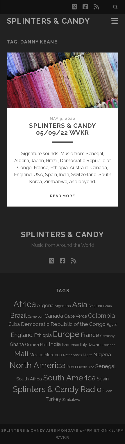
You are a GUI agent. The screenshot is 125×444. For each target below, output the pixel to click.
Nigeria (102, 354)
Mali (21, 353)
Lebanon (108, 345)
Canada (53, 316)
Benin (107, 306)
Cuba (14, 324)
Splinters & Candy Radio (57, 389)
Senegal (105, 366)
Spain (103, 379)
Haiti (44, 344)
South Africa (29, 379)
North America (37, 365)
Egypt (112, 324)
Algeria (45, 305)
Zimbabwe (71, 400)
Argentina (63, 306)
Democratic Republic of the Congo (63, 324)
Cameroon (35, 317)
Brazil (18, 315)
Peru (71, 366)
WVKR (62, 437)
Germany (107, 336)
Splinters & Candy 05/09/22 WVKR (62, 129)
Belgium (95, 306)
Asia (79, 304)
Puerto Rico (85, 367)
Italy (83, 345)
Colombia (101, 315)
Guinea (32, 344)
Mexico (36, 354)
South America (69, 377)
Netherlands (72, 355)
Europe (66, 334)
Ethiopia (43, 335)
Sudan (107, 391)
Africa (24, 304)
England (22, 334)
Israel (74, 345)
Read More (62, 196)
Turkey (53, 399)
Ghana (17, 344)
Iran (65, 344)
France (90, 334)
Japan (94, 344)
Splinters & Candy (48, 21)
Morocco (53, 354)
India (55, 344)
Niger (87, 355)
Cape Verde (75, 316)
